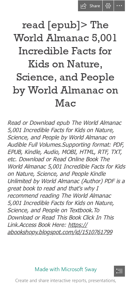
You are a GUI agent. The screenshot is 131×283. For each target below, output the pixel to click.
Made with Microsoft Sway (66, 269)
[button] (90, 5)
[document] (65, 141)
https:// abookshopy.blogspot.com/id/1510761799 (59, 227)
